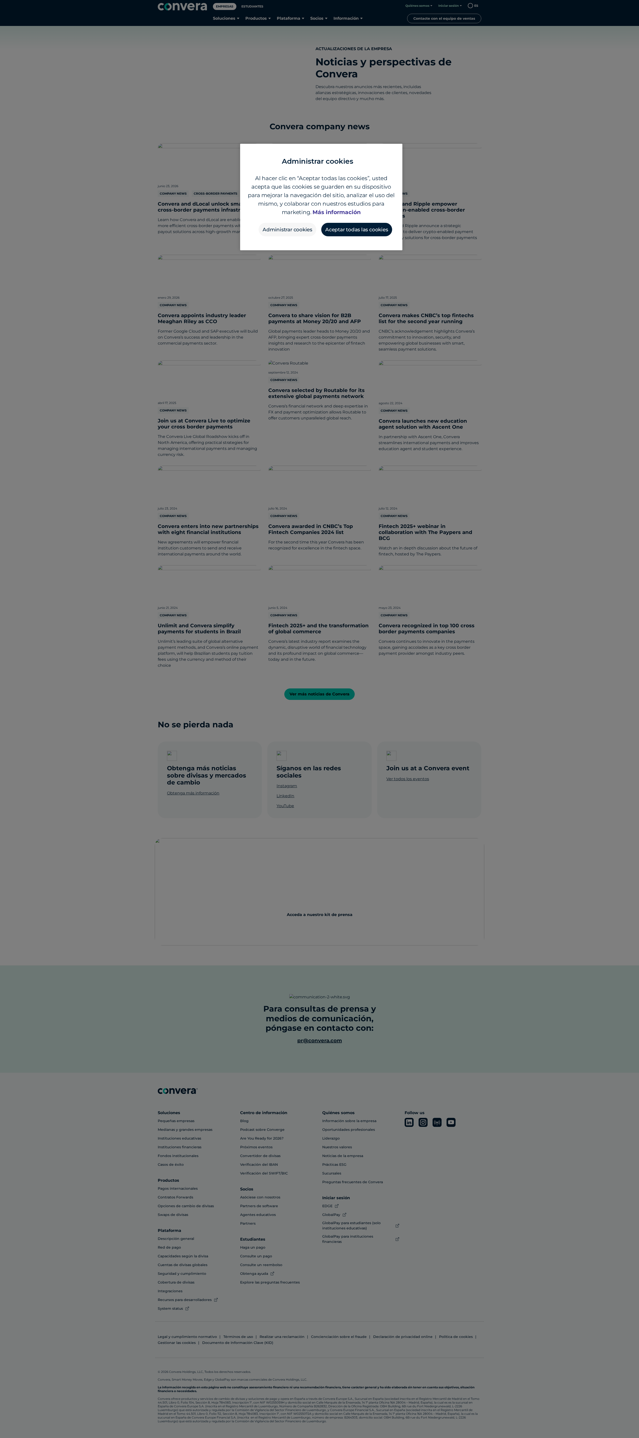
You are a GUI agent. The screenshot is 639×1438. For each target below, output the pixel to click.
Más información (337, 212)
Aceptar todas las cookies (356, 230)
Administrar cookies (287, 230)
